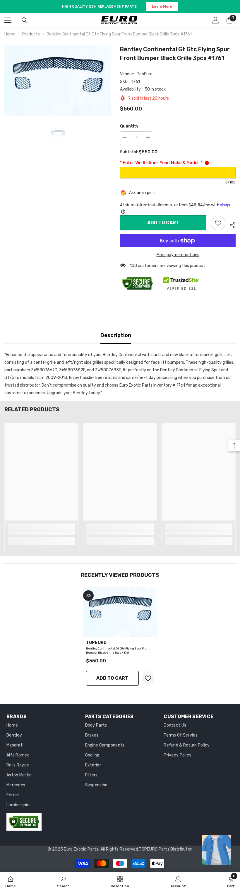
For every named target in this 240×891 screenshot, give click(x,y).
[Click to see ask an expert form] (216, 850)
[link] (218, 223)
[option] (57, 80)
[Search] (24, 20)
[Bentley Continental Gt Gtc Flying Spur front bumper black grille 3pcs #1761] (120, 612)
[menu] (7, 20)
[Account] (215, 20)
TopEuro (144, 74)
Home (10, 34)
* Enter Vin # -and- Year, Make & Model (161, 162)
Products (31, 34)
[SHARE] (230, 224)
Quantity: (130, 126)
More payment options (178, 254)
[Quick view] (88, 595)
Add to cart (163, 222)
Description (115, 335)
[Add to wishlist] (148, 678)
